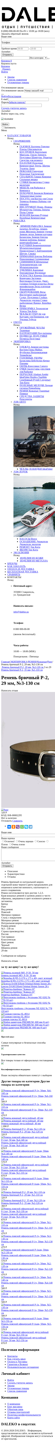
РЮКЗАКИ (26, 171)
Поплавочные (27, 272)
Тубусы (32, 319)
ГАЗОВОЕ (25, 146)
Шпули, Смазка (28, 253)
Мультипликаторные (30, 248)
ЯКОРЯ (24, 549)
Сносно (41, 841)
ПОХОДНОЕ (26, 193)
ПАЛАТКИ (26, 163)
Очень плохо (18, 844)
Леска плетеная (42, 286)
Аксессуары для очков (38, 369)
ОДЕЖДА (25, 347)
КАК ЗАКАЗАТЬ (16, 566)
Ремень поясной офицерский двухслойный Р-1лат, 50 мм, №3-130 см (23, 1215)
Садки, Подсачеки (29, 297)
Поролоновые (27, 259)
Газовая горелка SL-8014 (14, 1019)
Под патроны (44, 333)
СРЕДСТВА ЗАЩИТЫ (32, 396)
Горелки (45, 146)
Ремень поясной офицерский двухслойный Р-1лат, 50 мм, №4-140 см (23, 1144)
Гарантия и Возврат (17, 1364)
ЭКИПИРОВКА (22, 341)
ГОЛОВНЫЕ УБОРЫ (31, 358)
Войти (4, 96)
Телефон (5, 42)
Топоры (36, 209)
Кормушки (25, 278)
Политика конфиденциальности (24, 1415)
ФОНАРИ (25, 215)
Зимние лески (27, 234)
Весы (42, 292)
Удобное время (9, 48)
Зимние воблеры (28, 240)
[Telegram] (30, 827)
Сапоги (43, 366)
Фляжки (33, 201)
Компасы (48, 193)
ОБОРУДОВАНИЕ (29, 292)
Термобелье (26, 355)
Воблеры (47, 256)
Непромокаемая (38, 352)
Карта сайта (13, 1417)
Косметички (35, 182)
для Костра (36, 198)
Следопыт (45, 380)
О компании (13, 1404)
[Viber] (18, 827)
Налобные (25, 218)
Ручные (44, 215)
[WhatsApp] (22, 827)
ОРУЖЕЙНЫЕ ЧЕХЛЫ (32, 327)
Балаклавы (25, 360)
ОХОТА (17, 322)
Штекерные (41, 262)
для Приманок (36, 316)
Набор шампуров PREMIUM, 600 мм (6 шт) (24, 1027)
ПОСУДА (25, 198)
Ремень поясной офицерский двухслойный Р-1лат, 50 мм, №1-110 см (23, 1171)
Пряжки (24, 393)
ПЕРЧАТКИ (26, 374)
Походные (37, 163)
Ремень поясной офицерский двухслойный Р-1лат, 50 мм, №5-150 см (23, 1339)
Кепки (46, 360)
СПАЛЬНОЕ (26, 176)
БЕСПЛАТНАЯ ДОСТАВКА (22, 571)
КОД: (4, 815)
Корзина (5, 66)
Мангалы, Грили (28, 154)
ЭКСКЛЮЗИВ (21, 552)
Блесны (38, 256)
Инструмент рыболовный (33, 294)
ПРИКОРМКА (27, 308)
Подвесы (24, 338)
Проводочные (27, 251)
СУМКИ (24, 182)
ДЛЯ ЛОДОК (20, 471)
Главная (5, 661)
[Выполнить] (2, 94)
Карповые (37, 270)
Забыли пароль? (17, 102)
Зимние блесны (39, 237)
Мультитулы (26, 209)
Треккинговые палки (31, 196)
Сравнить (17, 820)
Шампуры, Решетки (41, 157)
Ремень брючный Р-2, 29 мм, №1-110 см (22, 1195)
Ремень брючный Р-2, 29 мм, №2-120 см (22, 1131)
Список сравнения (17, 79)
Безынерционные (41, 245)
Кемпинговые (27, 165)
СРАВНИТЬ (13, 574)
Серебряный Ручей (29, 380)
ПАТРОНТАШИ (28, 333)
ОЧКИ (23, 369)
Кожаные (33, 391)
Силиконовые (41, 259)
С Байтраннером (43, 251)
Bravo (33, 538)
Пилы (23, 212)
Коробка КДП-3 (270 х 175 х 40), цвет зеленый (25, 981)
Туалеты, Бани (27, 168)
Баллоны (35, 146)
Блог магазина (14, 1406)
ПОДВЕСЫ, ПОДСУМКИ (33, 336)
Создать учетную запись (14, 108)
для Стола (47, 198)
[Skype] (26, 827)
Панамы (24, 363)
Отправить (7, 55)
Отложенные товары (18, 82)
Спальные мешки (29, 179)
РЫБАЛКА (19, 220)
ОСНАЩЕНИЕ (28, 541)
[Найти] (48, 58)
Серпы (29, 212)
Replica (34, 377)
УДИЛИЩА (26, 270)
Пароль (5, 102)
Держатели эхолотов (30, 544)
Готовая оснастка (37, 283)
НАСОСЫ (25, 538)
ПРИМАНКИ (27, 256)
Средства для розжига (31, 160)
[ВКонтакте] (9, 827)
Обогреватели (34, 149)
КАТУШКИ (26, 245)
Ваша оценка (8, 838)
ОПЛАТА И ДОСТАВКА (20, 569)
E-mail (4, 99)
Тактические (37, 174)
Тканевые (25, 330)
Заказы (11, 77)
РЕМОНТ (25, 547)
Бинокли (38, 193)
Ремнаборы (34, 388)
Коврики (46, 176)
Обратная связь (15, 1409)
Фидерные (40, 272)
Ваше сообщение (10, 847)
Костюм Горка (27, 349)
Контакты (12, 1356)
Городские (37, 171)
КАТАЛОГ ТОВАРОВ (19, 135)
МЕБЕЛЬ (24, 187)
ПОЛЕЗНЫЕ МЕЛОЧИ (32, 385)
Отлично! (9, 841)
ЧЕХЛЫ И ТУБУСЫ (30, 314)
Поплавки (47, 275)
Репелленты (26, 399)
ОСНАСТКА (26, 275)
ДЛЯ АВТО (19, 402)
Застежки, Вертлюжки (31, 279)
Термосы (24, 201)
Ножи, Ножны (44, 207)
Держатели (42, 541)
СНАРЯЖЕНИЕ (22, 141)
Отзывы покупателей (18, 1412)
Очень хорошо (25, 841)
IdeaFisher (25, 377)
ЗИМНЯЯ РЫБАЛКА (31, 226)
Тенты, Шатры (42, 165)
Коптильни (41, 152)
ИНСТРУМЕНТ (28, 207)
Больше (35, 242)
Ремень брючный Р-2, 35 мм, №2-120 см (22, 1203)
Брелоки (35, 215)
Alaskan (37, 374)
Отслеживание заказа (12, 90)
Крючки (37, 275)
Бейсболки (36, 360)
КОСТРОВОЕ (27, 152)
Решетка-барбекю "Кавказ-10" (17, 994)
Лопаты (45, 209)
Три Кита (32, 311)
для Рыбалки (26, 371)
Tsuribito (42, 377)
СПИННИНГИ (27, 262)
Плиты (23, 149)
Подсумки (34, 338)
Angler (44, 374)
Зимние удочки (44, 231)
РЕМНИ (24, 391)
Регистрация (14, 96)
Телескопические (28, 264)
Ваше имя (6, 36)
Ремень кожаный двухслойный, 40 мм (21, 1123)
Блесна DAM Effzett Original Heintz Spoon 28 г (25, 986)
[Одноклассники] (13, 827)
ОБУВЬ (23, 366)
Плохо (4, 844)
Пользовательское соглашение (23, 1367)
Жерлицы (30, 231)
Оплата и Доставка (17, 1361)
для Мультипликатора (31, 266)
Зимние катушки (43, 234)
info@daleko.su (21, 612)
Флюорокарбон (27, 289)
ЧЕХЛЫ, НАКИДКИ (31, 469)
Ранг (50, 661)
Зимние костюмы (39, 347)
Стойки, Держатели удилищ (34, 299)
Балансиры (25, 237)
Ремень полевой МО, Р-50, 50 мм (18, 975)
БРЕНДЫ (12, 563)
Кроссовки (33, 366)
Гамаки (37, 176)
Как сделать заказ (16, 1359)
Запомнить (10, 127)
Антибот (5, 51)
